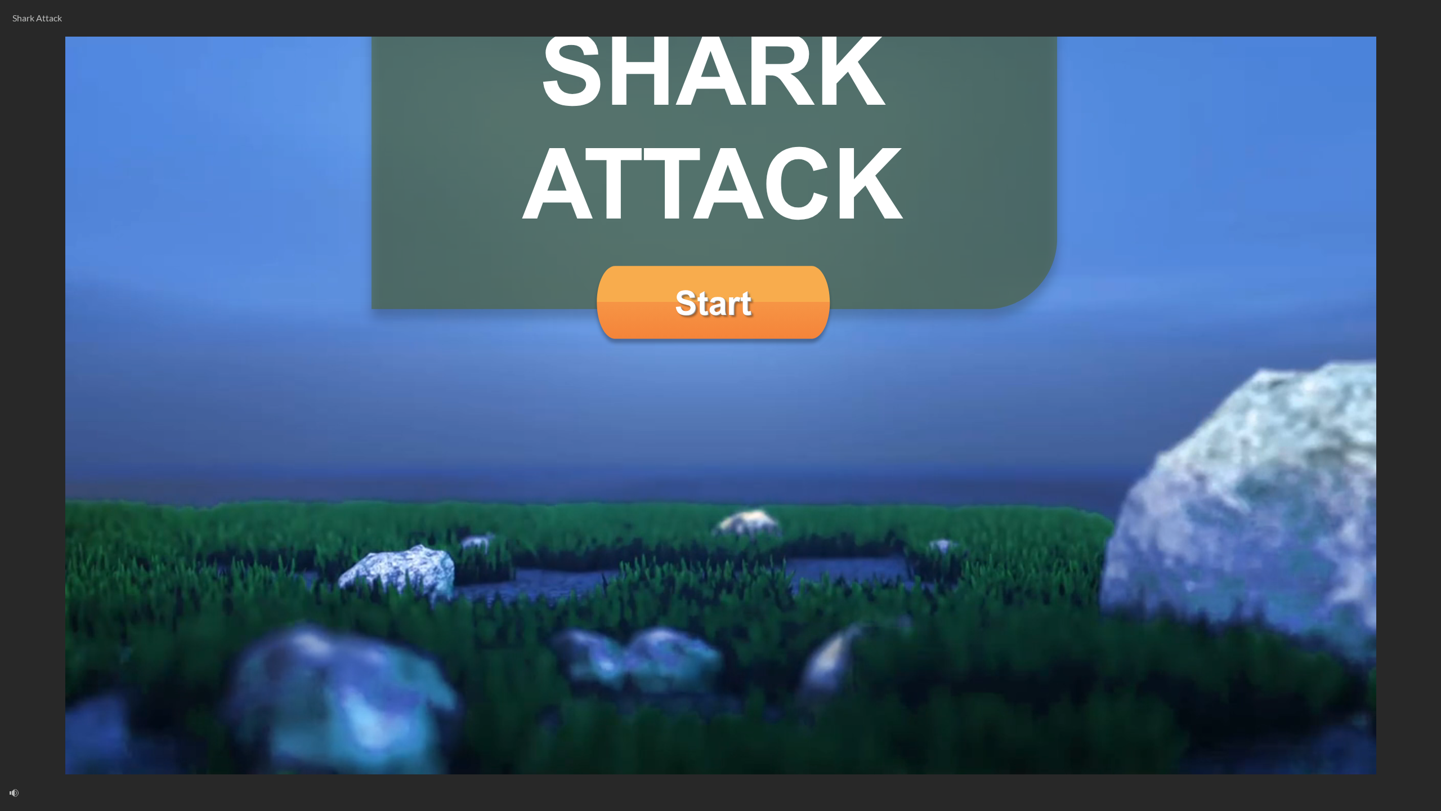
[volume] (14, 792)
